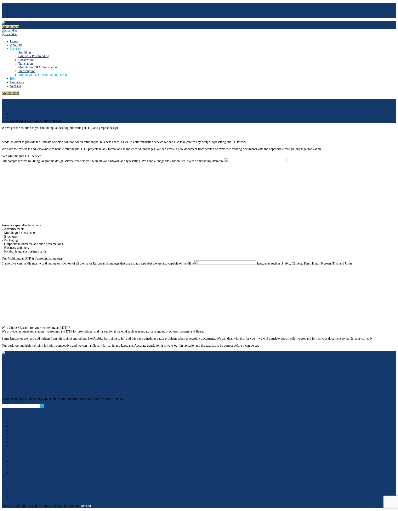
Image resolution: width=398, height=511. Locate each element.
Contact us (17, 82)
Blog (13, 78)
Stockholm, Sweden (30, 9)
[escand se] (9, 23)
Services (15, 48)
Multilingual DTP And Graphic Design (43, 74)
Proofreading (18, 426)
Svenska (15, 86)
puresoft (85, 505)
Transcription (26, 71)
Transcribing (18, 441)
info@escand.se (26, 16)
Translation (25, 63)
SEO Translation (21, 437)
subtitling (16, 422)
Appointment (10, 26)
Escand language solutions (27, 5)
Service (15, 117)
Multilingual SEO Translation (37, 67)
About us (16, 45)
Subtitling (24, 52)
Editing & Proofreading (33, 56)
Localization (26, 60)
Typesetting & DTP (23, 445)
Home (14, 41)
